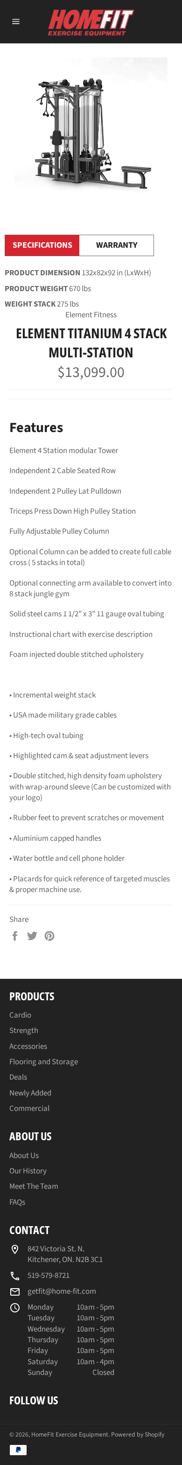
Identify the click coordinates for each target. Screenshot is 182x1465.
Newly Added (30, 1093)
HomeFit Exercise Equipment (69, 1434)
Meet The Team (33, 1186)
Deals (18, 1077)
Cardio (20, 1015)
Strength (23, 1030)
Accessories (28, 1046)
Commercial (29, 1108)
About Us (24, 1155)
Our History (28, 1171)
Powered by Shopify (137, 1434)
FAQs (17, 1202)
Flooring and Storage (43, 1061)
